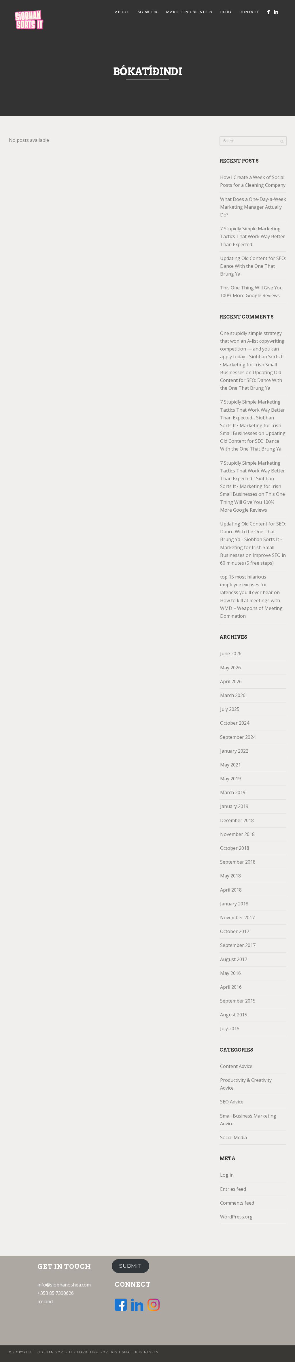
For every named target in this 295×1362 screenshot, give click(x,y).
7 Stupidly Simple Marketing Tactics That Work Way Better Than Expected (252, 236)
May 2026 (230, 667)
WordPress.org (236, 1217)
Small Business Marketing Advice (248, 1120)
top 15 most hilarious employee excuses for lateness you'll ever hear (246, 585)
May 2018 (230, 876)
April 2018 (231, 890)
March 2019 (232, 792)
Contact (249, 12)
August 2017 (233, 959)
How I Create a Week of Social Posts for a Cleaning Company (252, 181)
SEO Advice (231, 1102)
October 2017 (234, 931)
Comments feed (237, 1203)
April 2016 (231, 987)
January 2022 (234, 751)
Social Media (233, 1137)
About (122, 12)
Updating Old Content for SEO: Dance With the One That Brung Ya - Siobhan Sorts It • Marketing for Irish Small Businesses (253, 539)
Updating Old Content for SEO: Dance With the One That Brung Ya (253, 266)
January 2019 (234, 806)
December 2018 (237, 820)
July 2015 (229, 1028)
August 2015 (233, 1014)
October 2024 (234, 723)
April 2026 (231, 681)
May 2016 (230, 973)
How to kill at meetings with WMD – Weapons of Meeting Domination (251, 608)
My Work (147, 12)
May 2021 (230, 765)
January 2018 (234, 904)
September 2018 (238, 862)
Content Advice (236, 1066)
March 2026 (232, 695)
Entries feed (233, 1189)
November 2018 (237, 834)
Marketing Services (189, 12)
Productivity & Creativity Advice (246, 1084)
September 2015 (238, 1001)
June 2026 (230, 653)
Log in (227, 1175)
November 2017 (237, 917)
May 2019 (230, 778)
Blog (225, 12)
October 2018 (234, 848)
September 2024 (238, 737)
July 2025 (229, 709)
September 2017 (238, 945)
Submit (130, 1266)
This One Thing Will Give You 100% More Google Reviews (251, 292)
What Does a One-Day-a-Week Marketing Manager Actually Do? (253, 207)
